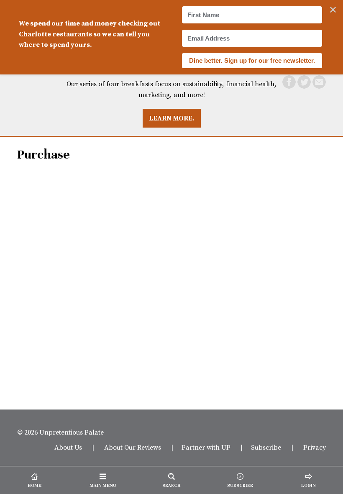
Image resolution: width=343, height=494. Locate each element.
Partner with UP (206, 447)
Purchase (43, 154)
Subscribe (266, 447)
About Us (68, 447)
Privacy (314, 447)
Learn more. (172, 118)
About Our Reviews (132, 447)
